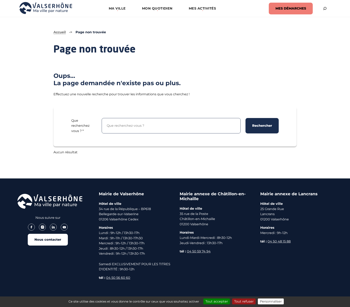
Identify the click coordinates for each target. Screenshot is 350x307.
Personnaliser (271, 301)
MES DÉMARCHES (290, 8)
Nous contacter (47, 240)
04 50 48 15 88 (279, 241)
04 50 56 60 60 (118, 278)
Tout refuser (244, 301)
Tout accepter (216, 301)
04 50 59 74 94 (199, 251)
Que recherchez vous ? (80, 126)
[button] (117, 8)
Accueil (59, 32)
